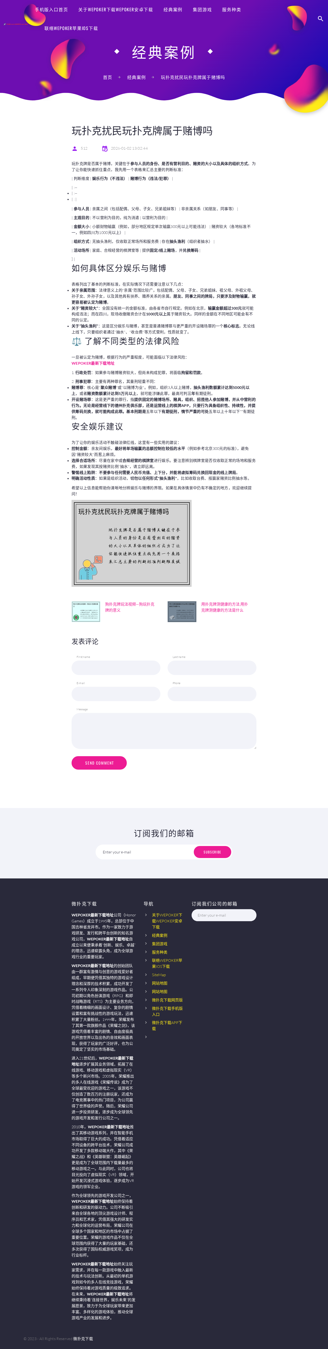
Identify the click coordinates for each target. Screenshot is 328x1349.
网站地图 (159, 983)
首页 (107, 77)
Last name (179, 657)
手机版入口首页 (51, 9)
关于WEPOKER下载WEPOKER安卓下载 (115, 9)
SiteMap (159, 974)
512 (84, 148)
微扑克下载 (83, 1338)
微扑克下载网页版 (167, 1000)
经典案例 (173, 9)
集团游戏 (202, 9)
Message (82, 709)
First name (83, 657)
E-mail (81, 683)
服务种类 (231, 9)
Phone (176, 683)
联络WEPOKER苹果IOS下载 (71, 28)
